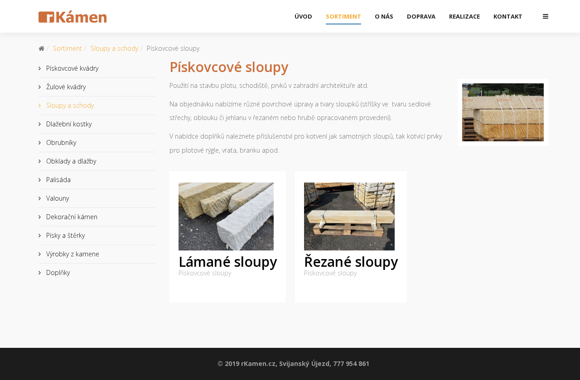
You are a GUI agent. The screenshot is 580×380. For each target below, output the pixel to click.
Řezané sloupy (351, 261)
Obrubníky (60, 142)
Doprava (421, 16)
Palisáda (57, 179)
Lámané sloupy (228, 261)
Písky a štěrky (64, 235)
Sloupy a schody (114, 48)
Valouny (56, 198)
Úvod (303, 16)
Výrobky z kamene (71, 254)
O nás (384, 16)
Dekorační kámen (70, 216)
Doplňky (57, 272)
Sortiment (343, 16)
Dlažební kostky (68, 124)
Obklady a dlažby (70, 161)
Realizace (464, 16)
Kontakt (507, 16)
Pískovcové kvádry (71, 68)
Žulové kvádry (65, 86)
